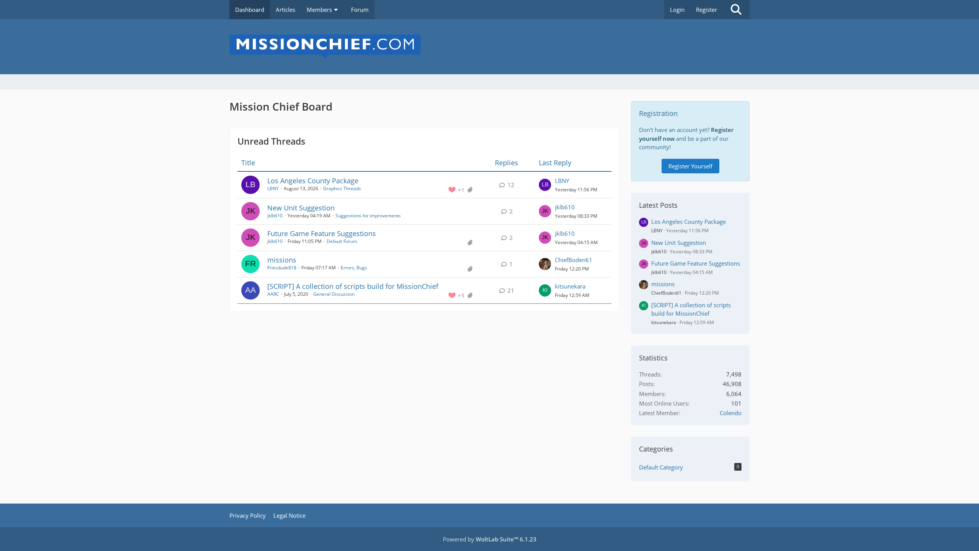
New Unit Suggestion (301, 207)
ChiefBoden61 (573, 260)
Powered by (490, 539)
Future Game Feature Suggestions (321, 233)
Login (677, 9)
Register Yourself (690, 166)
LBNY (273, 188)
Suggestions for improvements (368, 215)
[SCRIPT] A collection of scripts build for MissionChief (352, 286)
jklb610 (275, 215)
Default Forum (342, 241)
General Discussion (334, 294)
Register (706, 9)
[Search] (736, 9)
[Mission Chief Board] (489, 47)
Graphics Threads (342, 188)
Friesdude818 (281, 267)
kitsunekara (570, 286)
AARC (273, 294)
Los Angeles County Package (312, 180)
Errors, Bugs (354, 267)
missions (281, 259)
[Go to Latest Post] (545, 185)
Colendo (731, 413)
